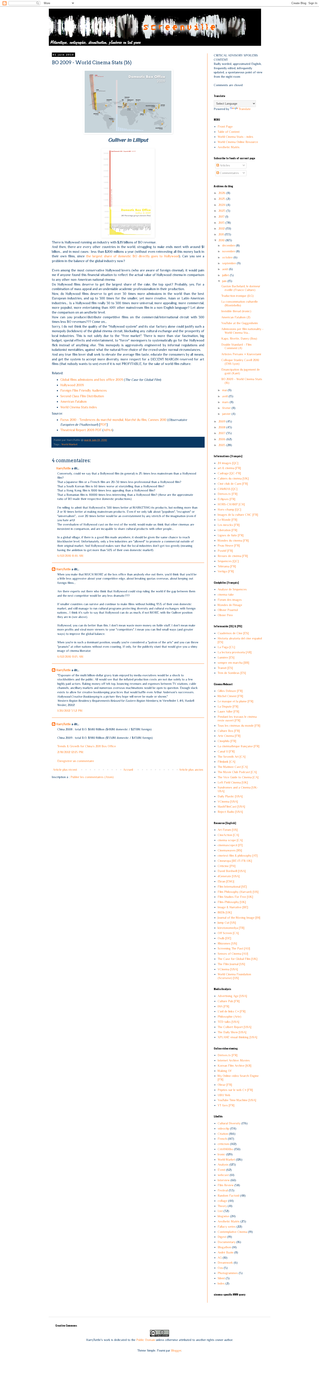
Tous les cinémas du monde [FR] (239, 725)
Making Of (224, 1071)
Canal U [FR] (226, 751)
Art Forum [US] (228, 829)
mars (226, 402)
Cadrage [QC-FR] (229, 473)
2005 (222, 445)
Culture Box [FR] (229, 731)
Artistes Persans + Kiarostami (241, 354)
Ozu (220, 1268)
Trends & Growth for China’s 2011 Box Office (86, 746)
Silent (221, 1278)
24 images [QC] (228, 463)
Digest (222, 1236)
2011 (222, 234)
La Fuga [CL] (226, 647)
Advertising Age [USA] (232, 996)
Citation (223, 1133)
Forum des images (230, 599)
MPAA (108, 430)
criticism (223, 1144)
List (220, 1211)
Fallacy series (227, 1226)
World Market (69, 444)
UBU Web (224, 1095)
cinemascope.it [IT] (230, 845)
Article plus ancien (191, 769)
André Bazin (225, 1252)
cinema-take (226, 594)
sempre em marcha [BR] (233, 662)
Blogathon (224, 1247)
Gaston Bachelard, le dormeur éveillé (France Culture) (240, 288)
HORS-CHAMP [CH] (231, 504)
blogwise (223, 1216)
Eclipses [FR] (226, 499)
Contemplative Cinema (232, 1232)
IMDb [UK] (225, 912)
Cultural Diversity (229, 1123)
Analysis (223, 1164)
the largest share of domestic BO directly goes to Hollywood (132, 256)
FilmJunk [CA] (226, 761)
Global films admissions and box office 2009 (91, 379)
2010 (222, 240)
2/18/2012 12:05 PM (70, 752)
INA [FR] (223, 1006)
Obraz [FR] (225, 1084)
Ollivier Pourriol (228, 610)
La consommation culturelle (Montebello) (239, 303)
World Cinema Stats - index (235, 136)
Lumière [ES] (226, 657)
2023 (222, 210)
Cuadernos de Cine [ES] (233, 633)
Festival (223, 1190)
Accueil (128, 769)
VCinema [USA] (228, 801)
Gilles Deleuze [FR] (230, 691)
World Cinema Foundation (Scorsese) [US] (234, 976)
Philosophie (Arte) (229, 1016)
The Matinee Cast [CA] (233, 767)
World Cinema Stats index (78, 407)
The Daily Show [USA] (232, 1032)
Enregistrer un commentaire (75, 761)
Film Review (225, 1185)
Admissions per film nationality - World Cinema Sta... (242, 330)
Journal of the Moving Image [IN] (239, 917)
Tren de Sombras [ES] (232, 673)
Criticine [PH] (226, 866)
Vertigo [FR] (226, 571)
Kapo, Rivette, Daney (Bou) (239, 338)
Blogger (176, 1350)
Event (221, 1169)
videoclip (223, 1128)
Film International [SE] (232, 886)
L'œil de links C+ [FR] (231, 1011)
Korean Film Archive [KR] (234, 1065)
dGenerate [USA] (229, 876)
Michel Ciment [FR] (230, 696)
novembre (229, 251)
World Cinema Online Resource (238, 142)
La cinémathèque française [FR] (238, 746)
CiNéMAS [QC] (227, 489)
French (222, 1138)
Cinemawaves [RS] (230, 850)
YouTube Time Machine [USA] (237, 1100)
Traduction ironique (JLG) (237, 295)
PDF (103, 424)
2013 (222, 222)
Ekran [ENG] (226, 881)
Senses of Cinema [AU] (233, 953)
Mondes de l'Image (230, 605)
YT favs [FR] (226, 1105)
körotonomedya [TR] (231, 928)
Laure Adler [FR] (228, 711)
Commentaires (229, 173)
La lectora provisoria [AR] (235, 652)
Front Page (225, 126)
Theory (222, 1206)
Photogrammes (228, 1273)
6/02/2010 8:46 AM (70, 555)
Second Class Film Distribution (82, 396)
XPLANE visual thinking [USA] (237, 1037)
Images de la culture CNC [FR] (238, 514)
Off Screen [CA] (228, 933)
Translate (245, 109)
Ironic (221, 1154)
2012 (222, 228)
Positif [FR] (225, 550)
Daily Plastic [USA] (230, 796)
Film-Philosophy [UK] (232, 902)
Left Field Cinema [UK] (233, 782)
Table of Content (229, 131)
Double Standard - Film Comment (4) (236, 346)
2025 (222, 198)
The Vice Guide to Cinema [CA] (238, 777)
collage (222, 1200)
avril (225, 396)
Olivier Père (225, 615)
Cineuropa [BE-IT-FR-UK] (235, 860)
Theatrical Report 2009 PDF (81, 430)
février (227, 408)
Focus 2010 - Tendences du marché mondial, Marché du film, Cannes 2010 (113, 420)
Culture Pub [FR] (229, 1001)
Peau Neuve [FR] (229, 545)
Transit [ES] (225, 668)
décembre (229, 245)
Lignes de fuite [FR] (230, 535)
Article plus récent (65, 769)
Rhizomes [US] (227, 943)
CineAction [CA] (228, 835)
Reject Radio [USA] (230, 811)
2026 (222, 193)
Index (221, 1283)
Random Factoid (228, 1195)
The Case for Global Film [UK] (237, 959)
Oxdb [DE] (224, 938)
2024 (222, 205)
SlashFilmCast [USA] (231, 806)
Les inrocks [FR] (229, 525)
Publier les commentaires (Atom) (92, 777)
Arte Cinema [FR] (229, 735)
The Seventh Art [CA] (231, 756)
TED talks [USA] (228, 1021)
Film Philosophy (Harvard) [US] (238, 892)
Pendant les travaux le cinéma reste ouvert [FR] (237, 718)
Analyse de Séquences (232, 589)
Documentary (226, 1242)
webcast (223, 1175)
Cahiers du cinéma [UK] (233, 478)
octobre (227, 257)
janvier (227, 414)
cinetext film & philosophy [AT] (238, 855)
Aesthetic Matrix (229, 147)
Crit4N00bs (225, 1149)
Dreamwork (225, 1262)
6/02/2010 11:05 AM (70, 656)
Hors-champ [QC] (229, 509)
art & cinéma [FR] (229, 468)
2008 (222, 427)
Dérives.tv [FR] (227, 494)
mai (225, 390)
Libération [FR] (227, 530)
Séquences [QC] (228, 561)
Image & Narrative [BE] (233, 907)
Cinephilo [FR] (227, 741)
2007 (222, 433)
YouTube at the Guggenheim (239, 323)
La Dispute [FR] (228, 706)
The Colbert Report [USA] (234, 1027)
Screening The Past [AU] (234, 948)
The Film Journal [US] (231, 964)
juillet (226, 275)
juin (224, 281)
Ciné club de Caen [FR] (233, 483)
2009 (222, 421)
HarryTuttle (63, 468)
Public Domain (145, 1340)
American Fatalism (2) (235, 317)
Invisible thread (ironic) (236, 311)
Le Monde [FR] (227, 519)
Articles (224, 165)
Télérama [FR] (227, 566)
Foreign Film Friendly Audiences (83, 390)
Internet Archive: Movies (234, 1060)
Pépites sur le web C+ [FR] (235, 1090)
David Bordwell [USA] (232, 871)
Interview (224, 1180)
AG (220, 1257)
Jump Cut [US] (227, 922)
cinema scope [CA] (230, 840)
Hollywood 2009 (72, 385)
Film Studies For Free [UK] (235, 896)
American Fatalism (73, 401)
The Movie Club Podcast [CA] (237, 772)
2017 (222, 216)
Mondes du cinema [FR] (233, 540)
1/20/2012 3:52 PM (69, 710)
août (225, 269)
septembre (229, 263)
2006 (222, 439)
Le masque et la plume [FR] (235, 701)
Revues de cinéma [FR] (233, 556)
